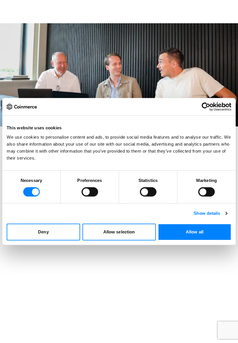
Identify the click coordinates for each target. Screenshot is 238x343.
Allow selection (119, 231)
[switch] (90, 191)
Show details (207, 213)
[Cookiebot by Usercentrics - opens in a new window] (206, 106)
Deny (43, 231)
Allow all (194, 231)
